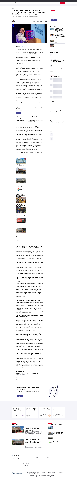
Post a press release (56, 101)
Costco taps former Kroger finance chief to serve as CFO (27, 373)
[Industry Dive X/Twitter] (17, 459)
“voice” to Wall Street (19, 79)
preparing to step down (34, 69)
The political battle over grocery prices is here (56, 111)
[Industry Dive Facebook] (15, 459)
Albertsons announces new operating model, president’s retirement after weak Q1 (33, 441)
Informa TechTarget (42, 472)
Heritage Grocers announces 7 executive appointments (57, 442)
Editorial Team (25, 459)
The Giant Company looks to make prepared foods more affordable (60, 46)
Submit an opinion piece (39, 460)
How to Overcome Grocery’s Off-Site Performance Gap (58, 55)
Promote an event (56, 142)
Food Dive (23, 0)
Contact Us (25, 460)
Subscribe (63, 2)
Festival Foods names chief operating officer (58, 438)
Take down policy (39, 476)
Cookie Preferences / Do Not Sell (47, 476)
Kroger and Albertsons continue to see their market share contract (32, 428)
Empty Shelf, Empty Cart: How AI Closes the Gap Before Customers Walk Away (59, 67)
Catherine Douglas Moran (20, 374)
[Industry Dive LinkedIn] (13, 459)
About (24, 457)
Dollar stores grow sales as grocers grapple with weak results (59, 30)
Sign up (19, 112)
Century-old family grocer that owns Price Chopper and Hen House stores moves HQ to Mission (57, 115)
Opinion (23, 2)
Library (26, 2)
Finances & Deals (53, 5)
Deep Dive (19, 2)
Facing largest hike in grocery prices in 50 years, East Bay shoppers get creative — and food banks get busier (57, 121)
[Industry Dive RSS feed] (19, 459)
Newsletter (25, 462)
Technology (48, 5)
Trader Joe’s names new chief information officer (60, 41)
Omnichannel (32, 5)
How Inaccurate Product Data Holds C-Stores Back (59, 61)
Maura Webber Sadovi (18, 20)
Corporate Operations (24, 379)
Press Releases (33, 2)
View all (51, 71)
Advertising (36, 457)
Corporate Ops (23, 5)
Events (29, 2)
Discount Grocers (37, 5)
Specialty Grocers (43, 5)
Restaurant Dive (27, 0)
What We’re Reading (26, 466)
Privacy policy (29, 476)
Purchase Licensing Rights (27, 463)
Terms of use (34, 476)
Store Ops (27, 5)
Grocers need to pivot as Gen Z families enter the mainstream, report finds (60, 36)
